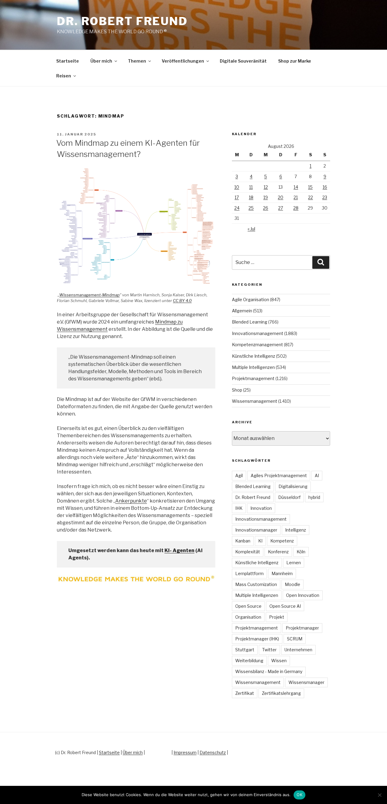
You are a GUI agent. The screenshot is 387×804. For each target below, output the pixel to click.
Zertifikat (244, 693)
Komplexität (247, 551)
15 (310, 187)
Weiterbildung (249, 660)
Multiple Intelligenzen (253, 367)
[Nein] (379, 795)
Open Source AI (285, 606)
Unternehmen (298, 649)
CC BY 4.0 (182, 300)
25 (251, 207)
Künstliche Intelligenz (253, 356)
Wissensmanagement (254, 401)
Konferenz (278, 551)
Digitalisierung (292, 486)
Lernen (293, 562)
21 (296, 197)
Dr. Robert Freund (122, 21)
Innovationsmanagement (257, 333)
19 (265, 197)
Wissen (279, 660)
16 (325, 187)
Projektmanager (302, 627)
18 (251, 197)
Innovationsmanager (256, 529)
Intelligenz (295, 529)
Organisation (248, 617)
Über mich (101, 60)
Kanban (242, 540)
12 (266, 187)
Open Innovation (302, 595)
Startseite (67, 60)
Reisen (63, 75)
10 (236, 187)
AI (317, 475)
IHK (238, 508)
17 (237, 197)
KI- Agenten (179, 550)
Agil (239, 475)
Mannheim (282, 573)
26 (265, 207)
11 (251, 187)
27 (280, 207)
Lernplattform (249, 573)
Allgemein (242, 310)
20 (280, 197)
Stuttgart (244, 649)
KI (260, 540)
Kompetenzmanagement (257, 344)
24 (236, 207)
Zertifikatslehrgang (281, 693)
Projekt (276, 617)
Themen (137, 60)
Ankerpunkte (131, 501)
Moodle (292, 584)
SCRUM (294, 638)
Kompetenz (282, 540)
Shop (237, 389)
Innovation (261, 508)
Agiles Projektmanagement (279, 475)
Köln (301, 551)
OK (299, 794)
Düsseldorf (289, 497)
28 (295, 207)
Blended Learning (249, 321)
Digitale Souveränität (243, 60)
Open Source (248, 606)
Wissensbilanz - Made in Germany (268, 671)
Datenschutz (213, 752)
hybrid (314, 497)
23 (324, 197)
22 (310, 197)
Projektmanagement (253, 378)
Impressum (185, 752)
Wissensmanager (306, 682)
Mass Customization (256, 584)
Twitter (269, 649)
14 (296, 187)
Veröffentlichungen (183, 60)
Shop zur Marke (294, 60)
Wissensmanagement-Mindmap (89, 294)
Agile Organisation (250, 299)
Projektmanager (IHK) (257, 638)
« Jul (251, 228)
